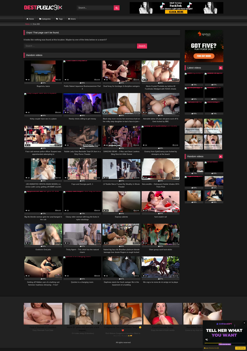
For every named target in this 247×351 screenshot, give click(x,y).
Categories (46, 19)
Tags (61, 19)
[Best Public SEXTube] (43, 7)
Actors (73, 19)
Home (31, 19)
